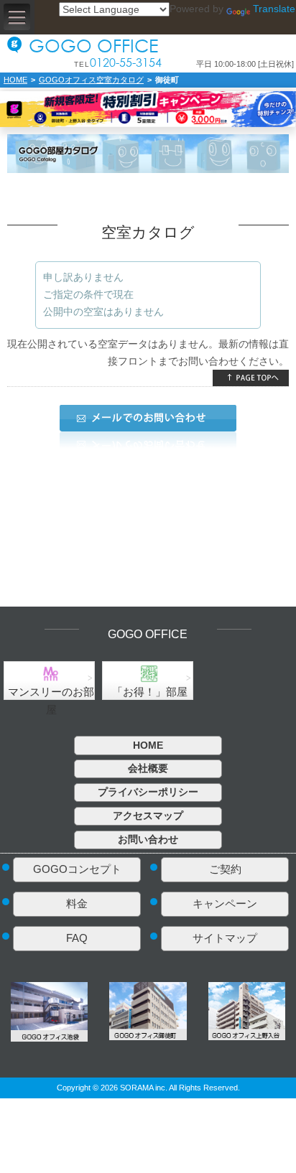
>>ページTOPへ (251, 378)
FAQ (77, 938)
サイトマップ (225, 938)
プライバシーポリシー (148, 792)
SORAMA (136, 1087)
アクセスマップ (148, 815)
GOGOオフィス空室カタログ (91, 79)
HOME (15, 79)
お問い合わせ (148, 839)
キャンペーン (225, 903)
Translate (274, 8)
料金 (77, 903)
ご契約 (225, 869)
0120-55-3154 (126, 63)
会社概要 (148, 768)
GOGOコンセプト (77, 869)
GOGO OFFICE (93, 45)
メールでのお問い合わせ (148, 418)
